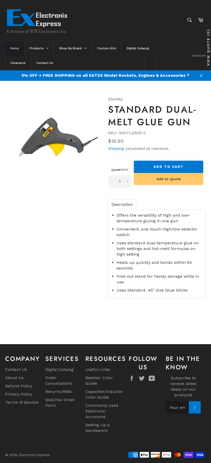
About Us (14, 377)
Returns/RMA (58, 391)
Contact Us (16, 369)
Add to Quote (168, 179)
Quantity (119, 170)
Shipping (116, 148)
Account (199, 55)
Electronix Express (34, 455)
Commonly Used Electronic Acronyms (101, 411)
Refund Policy (18, 385)
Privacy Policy (18, 394)
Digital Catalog (59, 369)
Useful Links (97, 369)
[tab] (122, 204)
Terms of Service (21, 402)
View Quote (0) (208, 47)
